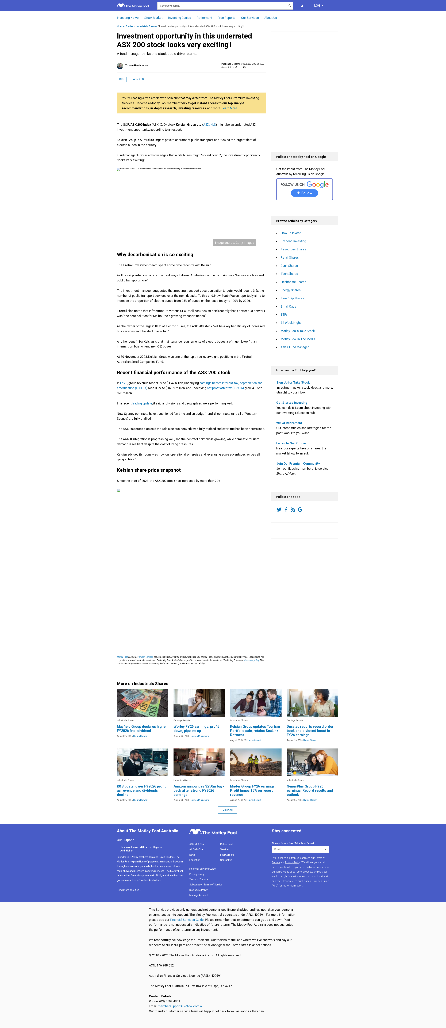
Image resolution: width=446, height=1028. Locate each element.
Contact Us (226, 860)
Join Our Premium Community (298, 463)
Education (194, 860)
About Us (270, 18)
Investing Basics (179, 18)
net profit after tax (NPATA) (225, 388)
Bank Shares (289, 265)
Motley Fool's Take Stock (298, 331)
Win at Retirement (289, 423)
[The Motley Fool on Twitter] (279, 509)
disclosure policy (251, 660)
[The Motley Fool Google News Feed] (300, 509)
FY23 (123, 383)
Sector (130, 26)
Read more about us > (129, 890)
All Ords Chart (197, 849)
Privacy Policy (196, 874)
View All (228, 810)
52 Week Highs (291, 322)
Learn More (229, 108)
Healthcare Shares (293, 282)
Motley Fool (122, 657)
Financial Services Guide (202, 868)
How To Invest (291, 233)
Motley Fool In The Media (298, 339)
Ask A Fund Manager (295, 347)
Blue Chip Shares (292, 298)
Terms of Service (198, 879)
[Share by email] (244, 67)
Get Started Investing (291, 402)
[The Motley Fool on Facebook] (286, 509)
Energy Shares (291, 290)
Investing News (128, 18)
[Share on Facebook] (235, 67)
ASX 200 (138, 79)
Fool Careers (227, 854)
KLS (121, 79)
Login (319, 5)
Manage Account (199, 895)
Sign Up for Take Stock (293, 382)
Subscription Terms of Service (205, 884)
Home (120, 26)
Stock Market (153, 18)
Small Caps (288, 306)
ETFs (284, 314)
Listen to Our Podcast (292, 443)
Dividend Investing (293, 241)
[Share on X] (240, 67)
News (192, 854)
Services (225, 849)
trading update (142, 403)
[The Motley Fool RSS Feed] (293, 509)
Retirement (204, 18)
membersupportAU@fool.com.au (180, 1006)
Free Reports (227, 18)
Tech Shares (289, 274)
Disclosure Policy (198, 890)
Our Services (250, 18)
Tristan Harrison (134, 65)
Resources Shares (293, 249)
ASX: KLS (209, 124)
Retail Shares (290, 257)
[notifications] (302, 6)
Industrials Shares (146, 26)
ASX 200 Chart (197, 844)
